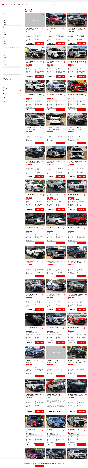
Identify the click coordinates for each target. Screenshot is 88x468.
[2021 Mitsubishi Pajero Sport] (77, 286)
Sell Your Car (78, 4)
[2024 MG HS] (56, 421)
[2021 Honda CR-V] (35, 454)
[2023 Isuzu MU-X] (56, 454)
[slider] (3, 80)
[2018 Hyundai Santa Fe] (77, 20)
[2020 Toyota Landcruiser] (77, 454)
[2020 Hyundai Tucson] (35, 20)
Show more (12, 47)
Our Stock (61, 4)
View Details (30, 43)
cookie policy (60, 463)
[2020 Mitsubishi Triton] (56, 386)
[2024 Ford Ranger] (56, 186)
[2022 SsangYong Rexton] (77, 386)
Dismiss (48, 465)
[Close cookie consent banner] (86, 460)
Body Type (5, 73)
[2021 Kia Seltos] (35, 421)
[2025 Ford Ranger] (56, 319)
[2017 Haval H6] (56, 20)
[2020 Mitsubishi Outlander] (35, 386)
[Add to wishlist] (42, 29)
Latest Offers (70, 4)
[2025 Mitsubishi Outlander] (35, 53)
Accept (39, 465)
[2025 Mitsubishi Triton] (56, 119)
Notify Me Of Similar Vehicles (56, 411)
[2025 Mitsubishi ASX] (77, 219)
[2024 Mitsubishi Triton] (77, 186)
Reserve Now (40, 43)
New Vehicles (53, 4)
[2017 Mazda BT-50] (77, 421)
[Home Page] (3, 5)
